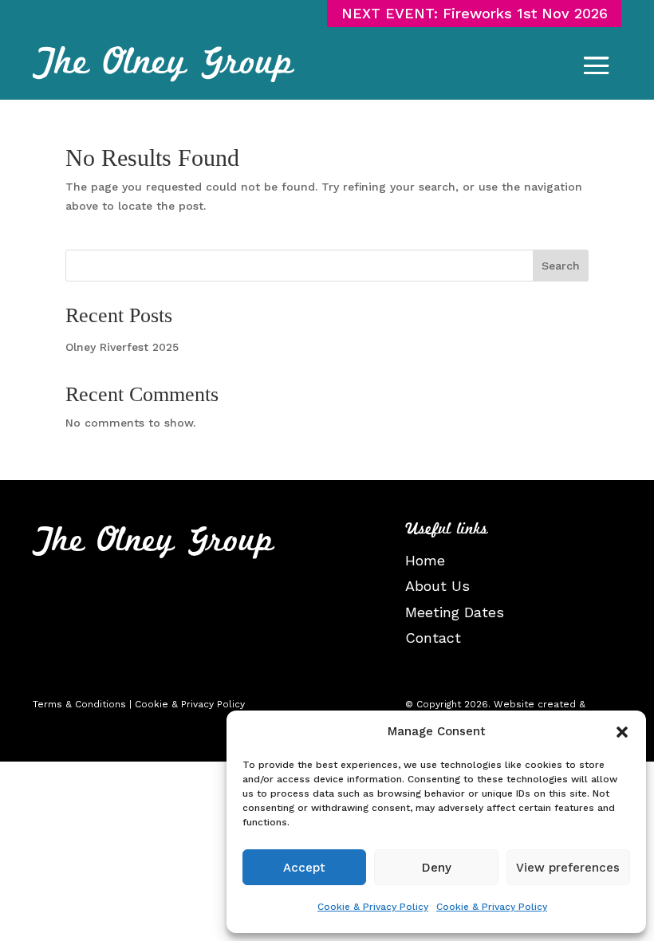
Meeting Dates (454, 612)
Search (561, 265)
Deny (436, 867)
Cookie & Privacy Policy (372, 906)
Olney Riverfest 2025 (122, 347)
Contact (433, 637)
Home (425, 560)
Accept (304, 867)
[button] (622, 732)
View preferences (568, 867)
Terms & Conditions (79, 704)
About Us (437, 585)
